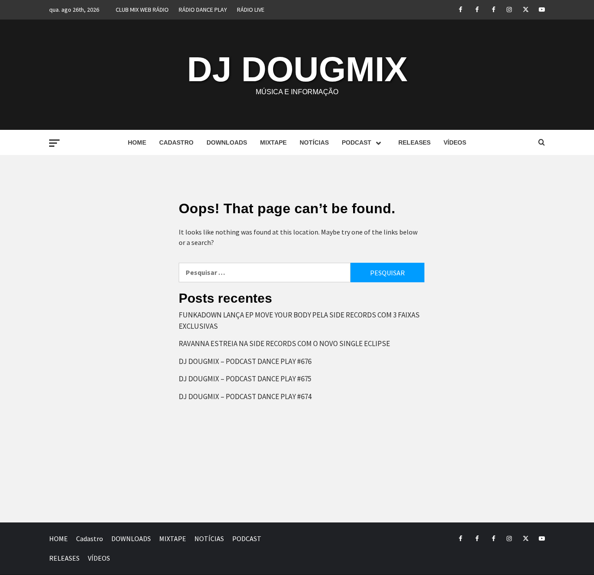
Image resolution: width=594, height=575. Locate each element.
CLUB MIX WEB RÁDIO (142, 9)
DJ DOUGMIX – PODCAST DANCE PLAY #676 (245, 361)
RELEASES (414, 142)
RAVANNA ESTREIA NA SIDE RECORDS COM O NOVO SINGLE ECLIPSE (284, 343)
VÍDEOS (455, 142)
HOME (137, 142)
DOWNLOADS (227, 142)
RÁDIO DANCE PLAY (203, 9)
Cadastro (176, 142)
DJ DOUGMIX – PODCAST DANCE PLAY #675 (245, 378)
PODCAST (356, 142)
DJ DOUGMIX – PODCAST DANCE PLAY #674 (245, 396)
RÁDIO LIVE (250, 9)
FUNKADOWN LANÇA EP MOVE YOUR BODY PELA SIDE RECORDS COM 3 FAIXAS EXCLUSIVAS (299, 320)
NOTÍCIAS (314, 142)
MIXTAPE (273, 142)
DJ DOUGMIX (297, 69)
